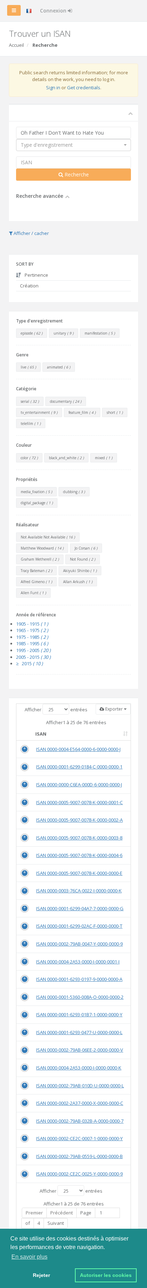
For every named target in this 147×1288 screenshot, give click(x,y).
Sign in (53, 87)
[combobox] (73, 145)
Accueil (16, 45)
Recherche (76, 174)
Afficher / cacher (30, 233)
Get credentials (83, 87)
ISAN (40, 734)
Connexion (54, 10)
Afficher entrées (56, 709)
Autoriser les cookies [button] (106, 1275)
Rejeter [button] (41, 1275)
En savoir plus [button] (29, 1257)
